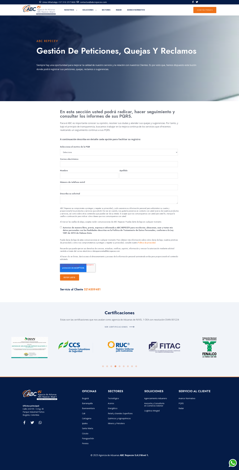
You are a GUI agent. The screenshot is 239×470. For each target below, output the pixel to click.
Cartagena (86, 418)
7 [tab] (127, 366)
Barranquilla (87, 403)
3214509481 (92, 289)
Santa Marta (87, 428)
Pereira (85, 443)
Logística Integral (152, 410)
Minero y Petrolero (116, 423)
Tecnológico (113, 398)
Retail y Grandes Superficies (120, 413)
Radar (181, 408)
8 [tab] (132, 366)
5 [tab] (119, 366)
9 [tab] (136, 366)
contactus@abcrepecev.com (93, 2)
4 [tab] (115, 366)
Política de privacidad (146, 242)
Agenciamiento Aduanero (155, 398)
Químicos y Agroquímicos (119, 418)
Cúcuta (85, 433)
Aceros (111, 403)
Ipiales (85, 423)
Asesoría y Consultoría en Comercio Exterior (154, 404)
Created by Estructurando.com (119, 462)
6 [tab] (123, 366)
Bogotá (85, 398)
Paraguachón (88, 438)
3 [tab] (111, 366)
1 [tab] (103, 366)
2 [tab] (107, 366)
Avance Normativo (187, 398)
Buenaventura (88, 408)
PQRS (181, 403)
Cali (83, 413)
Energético (112, 408)
